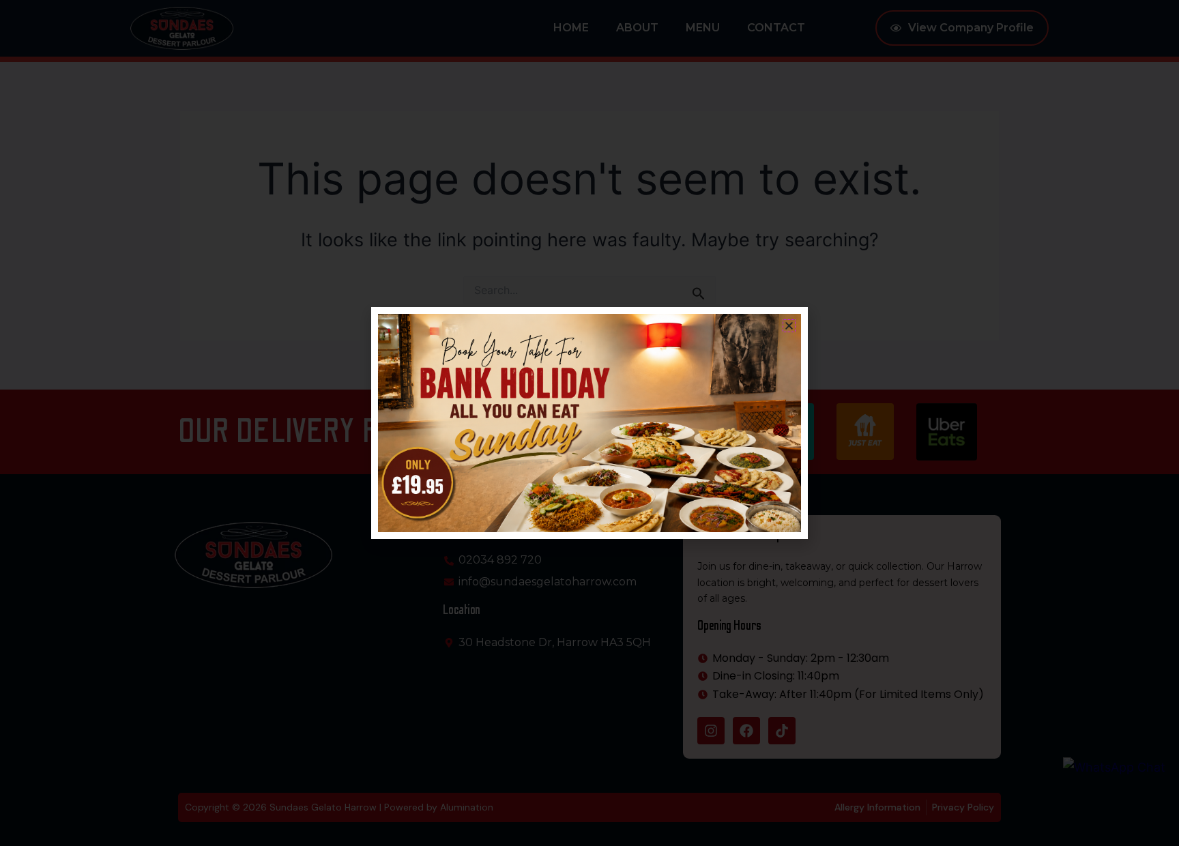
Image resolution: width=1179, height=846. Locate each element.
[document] (589, 423)
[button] (789, 326)
